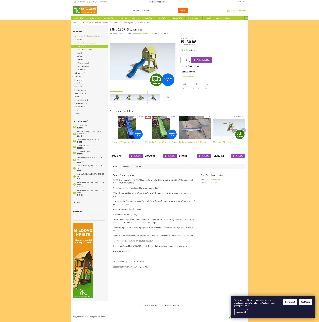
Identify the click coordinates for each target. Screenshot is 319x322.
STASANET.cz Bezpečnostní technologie (164, 305)
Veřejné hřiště (79, 73)
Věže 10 (80, 56)
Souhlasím (305, 302)
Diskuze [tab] (138, 167)
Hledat (183, 10)
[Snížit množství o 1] (189, 61)
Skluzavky (78, 76)
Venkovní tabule (80, 93)
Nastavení (241, 312)
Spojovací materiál (81, 100)
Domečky (77, 83)
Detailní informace (187, 76)
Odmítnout (290, 302)
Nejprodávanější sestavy (87, 43)
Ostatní (77, 97)
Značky (77, 113)
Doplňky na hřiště (80, 90)
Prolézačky (81, 70)
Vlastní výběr (82, 46)
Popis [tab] (115, 167)
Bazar (76, 110)
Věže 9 (79, 53)
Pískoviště (78, 86)
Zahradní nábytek (80, 103)
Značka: (159, 33)
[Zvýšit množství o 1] (189, 58)
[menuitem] (86, 18)
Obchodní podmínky (157, 2)
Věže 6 (79, 39)
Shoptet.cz (144, 305)
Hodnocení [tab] (126, 167)
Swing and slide (83, 66)
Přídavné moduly (83, 63)
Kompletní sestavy (85, 49)
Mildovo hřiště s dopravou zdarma (87, 36)
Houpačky (78, 80)
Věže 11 (80, 60)
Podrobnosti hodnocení (140, 33)
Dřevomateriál (79, 107)
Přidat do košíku (203, 60)
